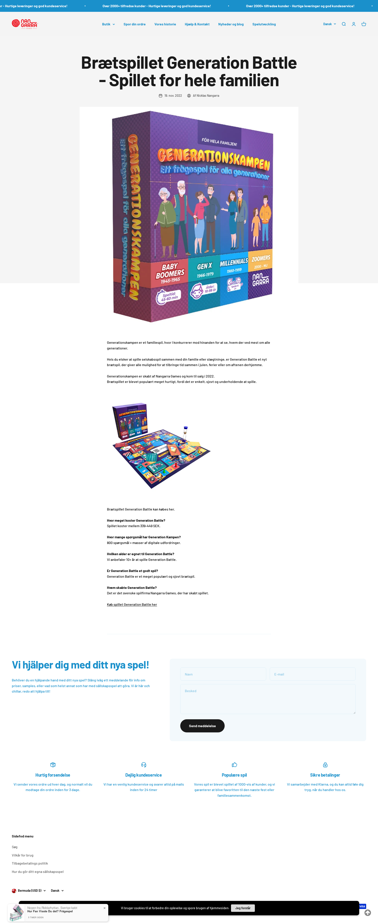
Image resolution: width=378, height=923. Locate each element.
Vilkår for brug (22, 855)
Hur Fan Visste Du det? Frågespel (50, 893)
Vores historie (165, 24)
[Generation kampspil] (189, 442)
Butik (106, 24)
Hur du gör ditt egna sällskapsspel (38, 871)
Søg (15, 847)
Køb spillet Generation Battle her (132, 604)
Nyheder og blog (231, 24)
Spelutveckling (264, 24)
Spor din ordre (135, 24)
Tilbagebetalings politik (30, 863)
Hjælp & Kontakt (197, 24)
